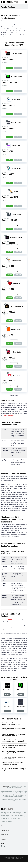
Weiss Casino (16, 214)
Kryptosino (16, 283)
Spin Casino (16, 375)
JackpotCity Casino (16, 237)
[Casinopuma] (9, 1)
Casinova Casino (16, 53)
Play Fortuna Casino (16, 306)
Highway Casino (16, 352)
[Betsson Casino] (8, 330)
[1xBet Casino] (9, 101)
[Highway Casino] (8, 353)
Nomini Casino (16, 145)
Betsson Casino (16, 329)
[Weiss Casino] (9, 215)
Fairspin (16, 191)
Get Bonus (9, 68)
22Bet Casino (16, 168)
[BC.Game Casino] (8, 78)
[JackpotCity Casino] (7, 238)
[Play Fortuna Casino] (7, 307)
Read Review (18, 68)
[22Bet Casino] (9, 169)
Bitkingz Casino (16, 122)
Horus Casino (16, 260)
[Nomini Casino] (8, 146)
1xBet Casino (16, 99)
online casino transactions (9, 415)
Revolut (10, 619)
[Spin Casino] (9, 376)
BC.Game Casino (16, 76)
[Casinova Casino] (8, 55)
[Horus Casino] (9, 261)
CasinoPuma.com (6, 786)
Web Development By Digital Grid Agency (14, 858)
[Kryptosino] (10, 284)
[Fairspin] (11, 192)
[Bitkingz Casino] (8, 123)
